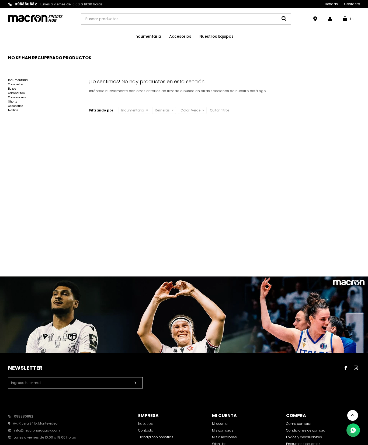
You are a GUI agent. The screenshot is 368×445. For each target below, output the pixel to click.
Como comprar (298, 423)
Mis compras (222, 430)
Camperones (17, 97)
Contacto (352, 4)
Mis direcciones (224, 437)
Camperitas (16, 93)
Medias (13, 110)
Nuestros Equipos (216, 36)
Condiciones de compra (305, 430)
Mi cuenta (220, 423)
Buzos (12, 89)
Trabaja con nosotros (155, 437)
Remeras (162, 110)
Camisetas (15, 84)
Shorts (12, 102)
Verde (190, 110)
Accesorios (180, 36)
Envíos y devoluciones (304, 437)
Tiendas (331, 4)
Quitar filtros (220, 110)
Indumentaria (147, 36)
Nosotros (145, 423)
